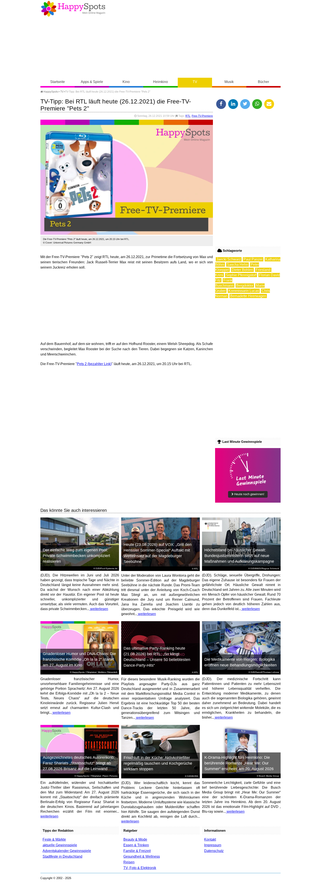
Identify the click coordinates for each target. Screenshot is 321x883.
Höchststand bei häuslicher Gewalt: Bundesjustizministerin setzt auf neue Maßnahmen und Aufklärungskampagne (239, 556)
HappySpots (50, 91)
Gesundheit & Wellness (141, 856)
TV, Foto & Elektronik (139, 868)
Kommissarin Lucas (243, 291)
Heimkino (160, 82)
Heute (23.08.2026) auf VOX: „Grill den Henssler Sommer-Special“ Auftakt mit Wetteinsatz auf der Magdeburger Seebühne (158, 553)
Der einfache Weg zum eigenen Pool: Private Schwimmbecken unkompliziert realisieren (76, 556)
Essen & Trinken (136, 845)
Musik (229, 82)
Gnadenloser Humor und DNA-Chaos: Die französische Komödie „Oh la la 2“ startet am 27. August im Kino (79, 659)
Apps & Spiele (92, 82)
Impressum (212, 845)
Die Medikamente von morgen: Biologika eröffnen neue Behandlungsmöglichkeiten (240, 662)
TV (195, 82)
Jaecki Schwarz (228, 259)
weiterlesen (98, 609)
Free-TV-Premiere (202, 115)
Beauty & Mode (135, 839)
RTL (187, 115)
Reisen (129, 862)
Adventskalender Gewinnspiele (67, 851)
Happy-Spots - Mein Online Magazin (73, 8)
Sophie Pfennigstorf (241, 275)
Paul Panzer (253, 259)
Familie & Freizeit (137, 851)
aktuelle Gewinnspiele (60, 845)
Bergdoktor (244, 285)
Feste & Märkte (54, 839)
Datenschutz (214, 851)
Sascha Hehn (237, 264)
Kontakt (210, 839)
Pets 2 (82, 364)
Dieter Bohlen (242, 270)
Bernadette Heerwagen (248, 296)
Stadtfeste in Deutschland (62, 856)
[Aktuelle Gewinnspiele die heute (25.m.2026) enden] (248, 501)
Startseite (57, 82)
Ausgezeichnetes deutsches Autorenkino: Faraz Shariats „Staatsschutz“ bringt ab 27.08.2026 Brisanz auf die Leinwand (79, 763)
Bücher (263, 82)
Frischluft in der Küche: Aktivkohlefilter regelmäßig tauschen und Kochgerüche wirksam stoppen (158, 763)
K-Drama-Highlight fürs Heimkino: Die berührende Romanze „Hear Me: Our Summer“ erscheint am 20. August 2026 (239, 763)
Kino (126, 82)
